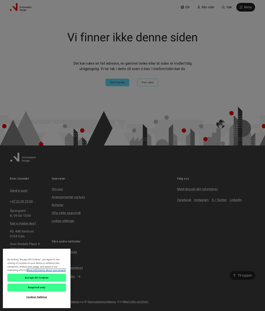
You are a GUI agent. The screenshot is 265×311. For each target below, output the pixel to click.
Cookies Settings (36, 297)
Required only (36, 287)
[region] (36, 278)
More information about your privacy (46, 270)
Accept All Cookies (36, 277)
